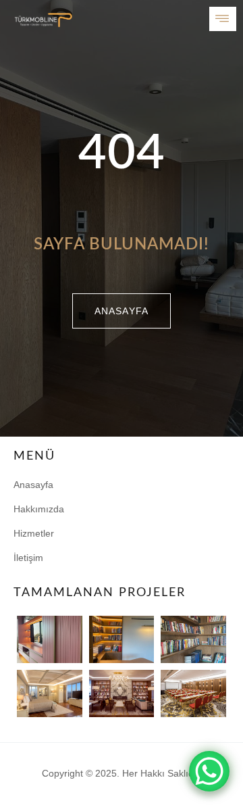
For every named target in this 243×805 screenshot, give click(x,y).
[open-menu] (222, 19)
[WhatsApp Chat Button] (209, 771)
